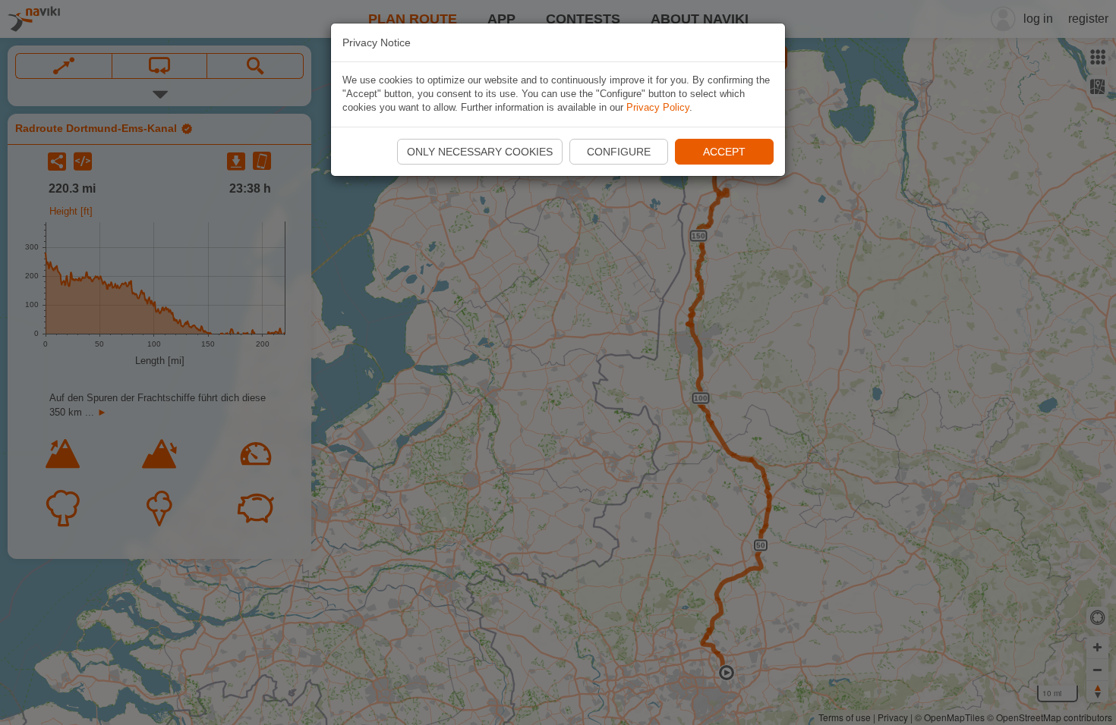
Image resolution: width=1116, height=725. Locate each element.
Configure (619, 152)
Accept (724, 152)
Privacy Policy (657, 107)
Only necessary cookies (480, 152)
